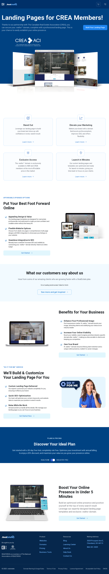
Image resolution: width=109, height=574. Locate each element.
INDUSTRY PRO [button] (62, 460)
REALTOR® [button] (45, 460)
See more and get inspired (53, 292)
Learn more (27, 142)
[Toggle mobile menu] (105, 4)
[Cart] (98, 4)
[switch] (53, 460)
